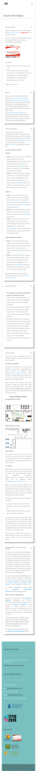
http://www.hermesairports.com (16, 112)
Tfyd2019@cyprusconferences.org (14, 665)
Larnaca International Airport (19, 98)
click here (12, 144)
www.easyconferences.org (19, 373)
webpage (23, 166)
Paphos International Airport (20, 100)
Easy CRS (18, 768)
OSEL (24, 180)
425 (12, 200)
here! (17, 84)
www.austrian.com (12, 32)
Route (16, 207)
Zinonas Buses (17, 200)
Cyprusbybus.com (23, 140)
